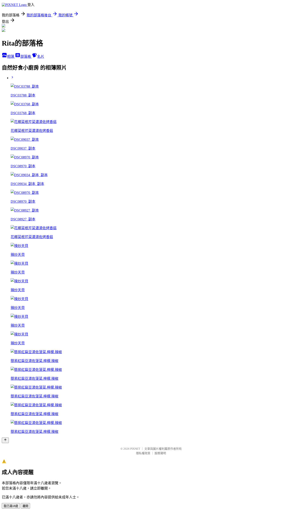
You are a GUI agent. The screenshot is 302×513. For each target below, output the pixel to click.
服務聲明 (160, 453)
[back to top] (5, 440)
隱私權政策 (143, 453)
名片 (40, 56)
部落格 (26, 56)
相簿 (11, 56)
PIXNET (135, 448)
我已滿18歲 (11, 506)
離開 (25, 506)
